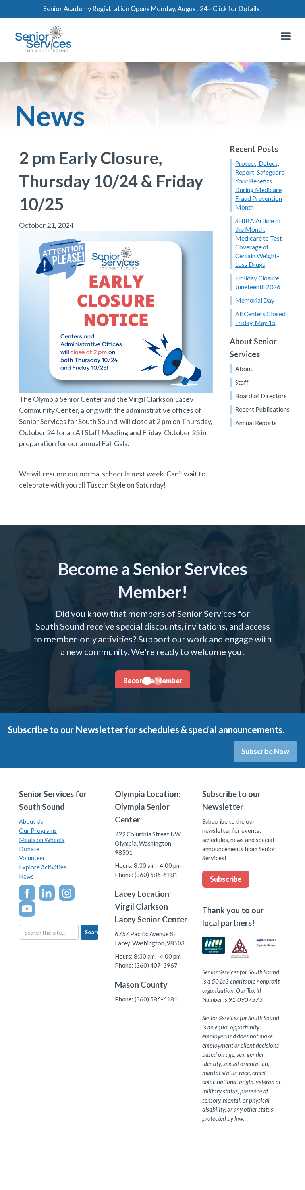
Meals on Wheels (41, 839)
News (26, 876)
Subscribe (225, 879)
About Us (31, 821)
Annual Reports (256, 422)
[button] (286, 37)
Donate (29, 848)
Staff (242, 382)
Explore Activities (42, 867)
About (244, 368)
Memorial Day (254, 300)
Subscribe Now (265, 751)
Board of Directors (261, 395)
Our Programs (38, 830)
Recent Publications (262, 409)
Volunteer (32, 857)
